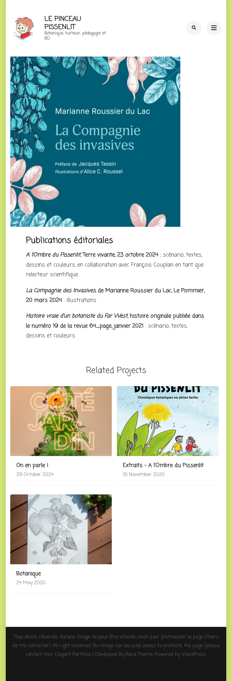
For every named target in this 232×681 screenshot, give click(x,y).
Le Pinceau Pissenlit (62, 23)
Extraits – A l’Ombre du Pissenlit (163, 465)
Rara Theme (139, 654)
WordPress (194, 654)
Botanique (28, 573)
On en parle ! (32, 465)
